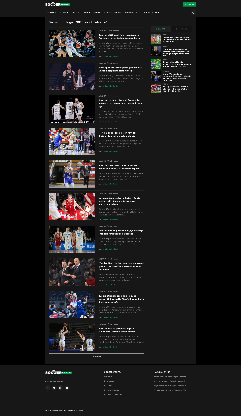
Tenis (85, 13)
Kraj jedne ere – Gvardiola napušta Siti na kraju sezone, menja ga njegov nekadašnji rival (176, 52)
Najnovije (51, 13)
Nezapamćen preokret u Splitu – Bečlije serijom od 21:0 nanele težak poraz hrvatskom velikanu (120, 201)
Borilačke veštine (112, 13)
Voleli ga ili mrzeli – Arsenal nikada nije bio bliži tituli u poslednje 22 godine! (175, 89)
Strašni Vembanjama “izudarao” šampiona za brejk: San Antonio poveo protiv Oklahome (177, 77)
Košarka (75, 13)
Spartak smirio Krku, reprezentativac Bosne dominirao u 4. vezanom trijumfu (119, 167)
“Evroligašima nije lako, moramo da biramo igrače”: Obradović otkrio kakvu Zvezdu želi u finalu (121, 266)
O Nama (108, 377)
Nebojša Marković (111, 56)
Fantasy (96, 13)
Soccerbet (189, 4)
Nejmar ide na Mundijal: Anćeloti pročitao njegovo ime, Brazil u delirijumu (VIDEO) (177, 64)
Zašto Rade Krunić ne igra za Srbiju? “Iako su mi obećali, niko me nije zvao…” (177, 39)
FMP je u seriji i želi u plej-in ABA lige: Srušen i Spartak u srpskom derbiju (118, 134)
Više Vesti (96, 357)
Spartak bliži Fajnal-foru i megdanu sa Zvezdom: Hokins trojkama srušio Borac (119, 37)
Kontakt (108, 386)
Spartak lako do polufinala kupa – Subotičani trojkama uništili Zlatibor (117, 330)
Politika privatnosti (113, 395)
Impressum (109, 381)
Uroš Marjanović (110, 122)
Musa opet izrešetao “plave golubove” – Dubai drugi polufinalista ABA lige (120, 69)
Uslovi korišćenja (111, 390)
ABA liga (102, 63)
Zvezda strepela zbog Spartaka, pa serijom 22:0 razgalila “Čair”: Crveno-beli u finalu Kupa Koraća (121, 299)
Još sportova (150, 13)
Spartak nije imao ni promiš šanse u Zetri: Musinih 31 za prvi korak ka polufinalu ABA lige (121, 103)
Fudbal (63, 13)
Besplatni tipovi (132, 13)
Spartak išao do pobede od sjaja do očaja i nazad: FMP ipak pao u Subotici (121, 232)
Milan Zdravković (111, 86)
